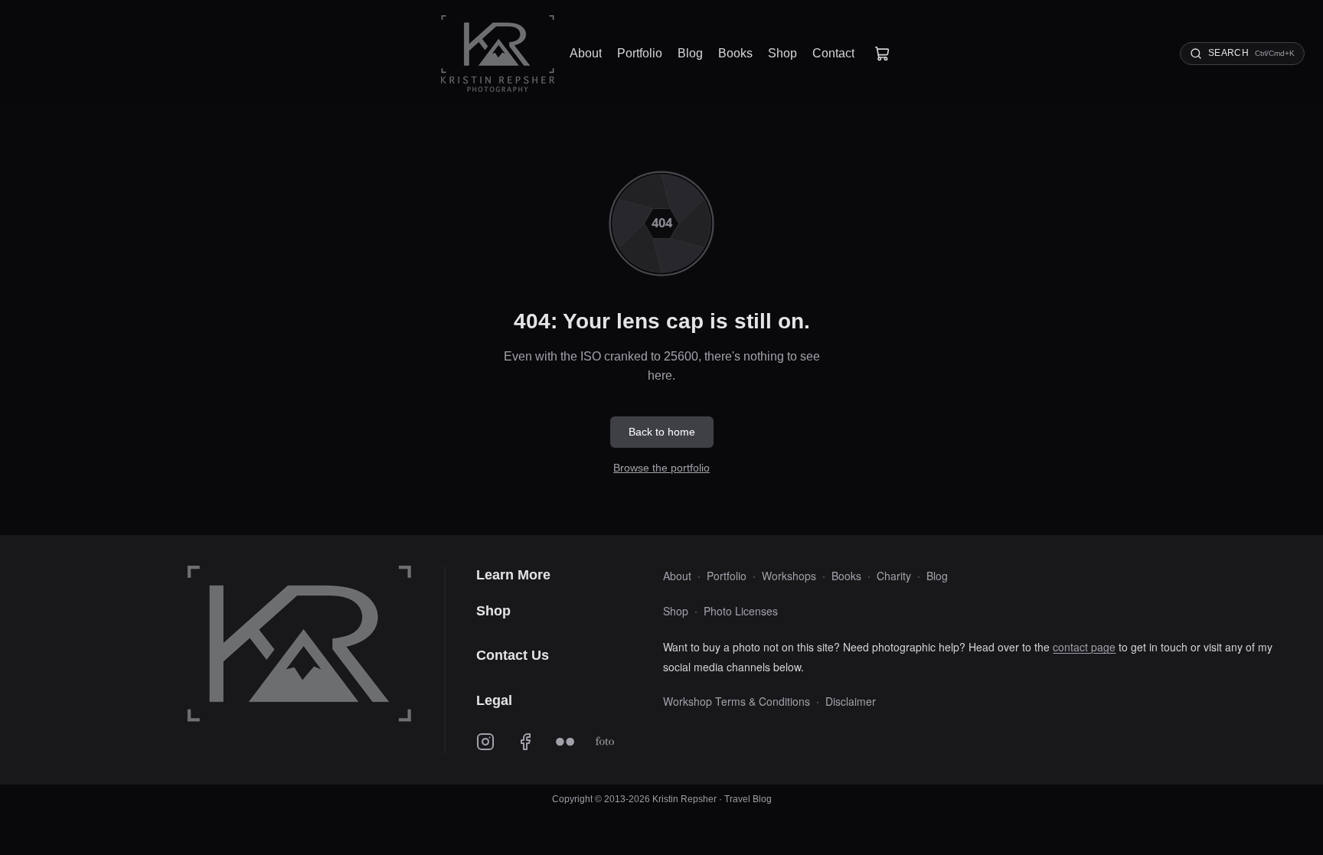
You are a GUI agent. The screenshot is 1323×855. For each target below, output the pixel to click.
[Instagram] (485, 743)
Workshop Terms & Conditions (736, 701)
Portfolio (726, 575)
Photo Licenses (741, 610)
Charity (894, 575)
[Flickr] (565, 743)
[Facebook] (525, 743)
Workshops (789, 575)
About (677, 575)
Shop (675, 610)
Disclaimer (850, 701)
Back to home (662, 432)
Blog (937, 575)
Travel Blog (748, 799)
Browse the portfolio (661, 468)
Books (846, 575)
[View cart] (882, 53)
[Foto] (605, 743)
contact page (1084, 646)
